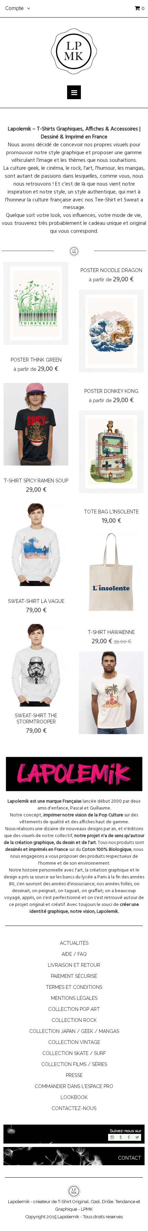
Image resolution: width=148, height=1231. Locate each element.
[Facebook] (129, 1137)
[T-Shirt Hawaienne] (111, 692)
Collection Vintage (74, 1042)
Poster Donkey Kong (111, 391)
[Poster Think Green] (35, 303)
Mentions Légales (74, 998)
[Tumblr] (120, 1137)
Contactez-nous (74, 1108)
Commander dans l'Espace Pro (74, 1086)
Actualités (74, 943)
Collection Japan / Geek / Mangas (74, 1031)
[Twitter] (137, 1137)
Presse (74, 1075)
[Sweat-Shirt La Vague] (35, 544)
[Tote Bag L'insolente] (111, 572)
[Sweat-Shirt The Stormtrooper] (35, 665)
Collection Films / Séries (74, 1064)
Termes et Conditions (74, 987)
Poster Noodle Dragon (111, 270)
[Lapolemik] (74, 51)
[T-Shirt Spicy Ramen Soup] (35, 424)
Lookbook (74, 1097)
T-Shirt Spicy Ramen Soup (36, 480)
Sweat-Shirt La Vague (36, 601)
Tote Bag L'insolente (111, 511)
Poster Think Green (36, 360)
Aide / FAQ (74, 954)
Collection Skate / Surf (74, 1053)
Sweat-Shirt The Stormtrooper (36, 718)
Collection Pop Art (74, 1009)
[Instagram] (112, 1137)
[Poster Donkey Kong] (111, 451)
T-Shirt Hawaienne (111, 632)
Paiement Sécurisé (74, 976)
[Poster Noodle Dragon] (111, 331)
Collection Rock (74, 1020)
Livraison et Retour (74, 965)
